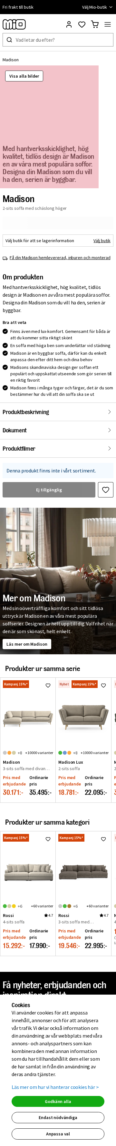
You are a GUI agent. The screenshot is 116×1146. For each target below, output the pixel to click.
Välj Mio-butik (94, 7)
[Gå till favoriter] (82, 24)
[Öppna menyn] (107, 24)
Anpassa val (58, 1134)
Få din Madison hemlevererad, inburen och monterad (60, 257)
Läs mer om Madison (26, 644)
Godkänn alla (58, 1101)
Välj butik (102, 240)
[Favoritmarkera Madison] (105, 489)
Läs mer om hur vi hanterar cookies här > (55, 1087)
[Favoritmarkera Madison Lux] (103, 685)
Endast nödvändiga (58, 1117)
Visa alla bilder (24, 76)
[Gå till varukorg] (95, 24)
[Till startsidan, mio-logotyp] (14, 24)
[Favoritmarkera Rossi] (48, 839)
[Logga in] (69, 24)
